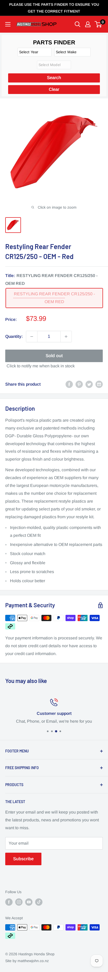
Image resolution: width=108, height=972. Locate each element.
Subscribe (23, 858)
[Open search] (77, 24)
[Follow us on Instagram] (19, 901)
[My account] (87, 24)
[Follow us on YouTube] (29, 901)
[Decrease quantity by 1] (31, 336)
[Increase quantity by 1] (66, 336)
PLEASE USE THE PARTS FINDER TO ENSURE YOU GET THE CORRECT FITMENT (54, 7)
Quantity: (14, 336)
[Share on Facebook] (69, 384)
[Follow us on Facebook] (9, 901)
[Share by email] (99, 384)
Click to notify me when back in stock (41, 366)
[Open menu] (7, 24)
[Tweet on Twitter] (89, 384)
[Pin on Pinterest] (79, 384)
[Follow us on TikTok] (38, 901)
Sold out (54, 355)
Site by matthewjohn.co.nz (27, 961)
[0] (98, 24)
